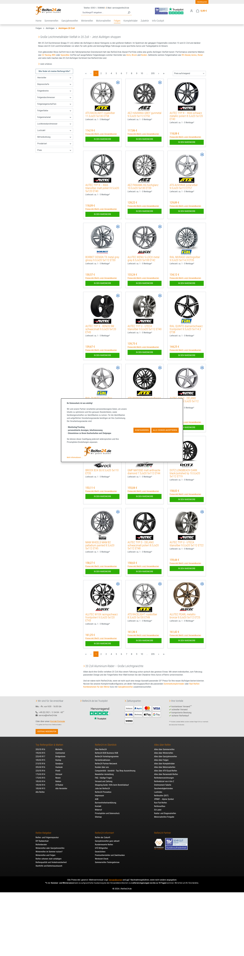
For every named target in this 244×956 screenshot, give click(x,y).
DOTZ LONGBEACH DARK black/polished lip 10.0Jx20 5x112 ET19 (185, 473)
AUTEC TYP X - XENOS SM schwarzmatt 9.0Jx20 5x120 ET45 (100, 329)
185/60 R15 (40, 788)
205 (153, 73)
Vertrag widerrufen (46, 731)
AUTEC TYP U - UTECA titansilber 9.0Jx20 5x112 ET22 (187, 544)
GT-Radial (59, 785)
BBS (54, 55)
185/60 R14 (40, 785)
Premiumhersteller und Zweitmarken (110, 855)
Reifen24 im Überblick (106, 744)
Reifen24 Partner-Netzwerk (106, 763)
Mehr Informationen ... (75, 457)
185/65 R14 (40, 781)
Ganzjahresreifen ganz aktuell (107, 841)
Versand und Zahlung (103, 781)
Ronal (200, 55)
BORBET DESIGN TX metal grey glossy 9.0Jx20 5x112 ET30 (102, 259)
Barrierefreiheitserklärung (105, 802)
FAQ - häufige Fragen (103, 778)
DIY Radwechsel (42, 841)
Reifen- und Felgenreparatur (47, 837)
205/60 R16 (40, 767)
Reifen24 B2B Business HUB (106, 753)
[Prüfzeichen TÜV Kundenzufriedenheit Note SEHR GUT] (176, 843)
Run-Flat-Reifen (160, 802)
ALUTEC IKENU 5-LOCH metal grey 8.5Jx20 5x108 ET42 (143, 259)
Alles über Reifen (162, 744)
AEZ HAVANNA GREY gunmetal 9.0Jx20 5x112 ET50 (144, 114)
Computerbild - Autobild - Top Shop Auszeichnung (115, 770)
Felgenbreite (43, 91)
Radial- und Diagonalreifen (165, 813)
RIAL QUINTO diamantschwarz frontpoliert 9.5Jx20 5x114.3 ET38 (186, 329)
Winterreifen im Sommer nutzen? (49, 851)
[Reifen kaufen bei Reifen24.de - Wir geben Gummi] (48, 10)
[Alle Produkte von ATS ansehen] (102, 108)
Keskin (144, 55)
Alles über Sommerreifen (164, 749)
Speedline (65, 55)
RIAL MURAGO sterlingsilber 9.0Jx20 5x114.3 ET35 (185, 259)
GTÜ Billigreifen (101, 848)
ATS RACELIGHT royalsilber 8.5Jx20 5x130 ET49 (142, 616)
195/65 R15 (40, 753)
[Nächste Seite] (158, 73)
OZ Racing (46, 55)
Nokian (58, 781)
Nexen (58, 778)
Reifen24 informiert (104, 832)
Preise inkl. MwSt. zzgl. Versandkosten (101, 134)
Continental (60, 753)
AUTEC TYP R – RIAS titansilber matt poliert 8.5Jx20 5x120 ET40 (102, 188)
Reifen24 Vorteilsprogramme (107, 756)
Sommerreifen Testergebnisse (107, 862)
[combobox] (103, 12)
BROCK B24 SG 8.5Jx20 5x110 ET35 (102, 472)
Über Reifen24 (101, 749)
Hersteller (41, 77)
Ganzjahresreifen (125, 687)
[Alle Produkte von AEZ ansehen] (144, 108)
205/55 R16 (40, 749)
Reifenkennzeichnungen (164, 778)
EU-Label (157, 810)
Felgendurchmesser (46, 97)
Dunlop (58, 760)
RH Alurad (186, 55)
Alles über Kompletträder (164, 763)
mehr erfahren (46, 64)
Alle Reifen (40, 792)
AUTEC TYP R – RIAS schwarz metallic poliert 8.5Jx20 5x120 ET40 (186, 116)
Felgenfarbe (42, 110)
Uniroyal (58, 774)
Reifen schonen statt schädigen (49, 859)
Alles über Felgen (161, 760)
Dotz (128, 55)
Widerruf (98, 810)
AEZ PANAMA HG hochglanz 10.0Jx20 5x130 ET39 (143, 186)
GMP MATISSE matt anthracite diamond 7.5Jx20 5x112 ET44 (144, 472)
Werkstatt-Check (101, 859)
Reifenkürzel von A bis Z (164, 781)
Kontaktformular (57, 721)
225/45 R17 (40, 756)
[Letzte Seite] (163, 73)
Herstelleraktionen (102, 760)
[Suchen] (129, 12)
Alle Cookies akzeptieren (165, 430)
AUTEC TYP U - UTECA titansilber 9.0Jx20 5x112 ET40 (145, 328)
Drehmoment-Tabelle (162, 785)
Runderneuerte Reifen (104, 844)
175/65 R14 (40, 774)
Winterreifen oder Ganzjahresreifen (50, 848)
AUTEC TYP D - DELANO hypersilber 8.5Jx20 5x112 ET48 (184, 401)
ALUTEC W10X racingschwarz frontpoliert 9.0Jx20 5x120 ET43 (101, 617)
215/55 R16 (40, 763)
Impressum (99, 795)
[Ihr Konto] (191, 10)
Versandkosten (115, 880)
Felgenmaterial (44, 117)
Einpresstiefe (43, 84)
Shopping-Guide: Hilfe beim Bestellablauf (112, 785)
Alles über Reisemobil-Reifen (166, 774)
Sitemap (98, 817)
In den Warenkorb (102, 139)
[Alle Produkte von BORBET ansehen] (102, 252)
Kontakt (98, 806)
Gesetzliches (100, 851)
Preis (39, 150)
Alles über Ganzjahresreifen (165, 756)
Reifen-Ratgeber (43, 832)
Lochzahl (41, 130)
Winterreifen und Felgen (45, 855)
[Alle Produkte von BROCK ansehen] (102, 465)
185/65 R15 (40, 760)
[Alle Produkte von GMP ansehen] (144, 465)
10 (142, 73)
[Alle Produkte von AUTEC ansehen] (186, 108)
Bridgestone (60, 756)
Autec (194, 55)
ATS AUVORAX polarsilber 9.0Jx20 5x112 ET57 (184, 186)
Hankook (59, 767)
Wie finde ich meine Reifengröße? (54, 71)
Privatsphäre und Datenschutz (107, 813)
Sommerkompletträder (174, 684)
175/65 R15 (40, 778)
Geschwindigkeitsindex (163, 788)
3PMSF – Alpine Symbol (164, 799)
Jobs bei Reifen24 (102, 788)
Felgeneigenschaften (46, 104)
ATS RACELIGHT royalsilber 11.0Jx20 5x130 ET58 (100, 114)
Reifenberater (41, 844)
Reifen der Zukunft (102, 837)
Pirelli (57, 770)
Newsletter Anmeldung (104, 774)
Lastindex (158, 792)
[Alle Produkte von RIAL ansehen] (187, 252)
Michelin (58, 749)
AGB (96, 799)
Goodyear (59, 763)
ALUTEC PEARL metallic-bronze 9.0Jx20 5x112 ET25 (185, 616)
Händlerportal (202, 2)
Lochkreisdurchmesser (47, 124)
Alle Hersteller (61, 788)
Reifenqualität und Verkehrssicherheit (51, 862)
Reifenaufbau (159, 806)
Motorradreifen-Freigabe (164, 817)
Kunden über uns (102, 767)
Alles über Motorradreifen (164, 767)
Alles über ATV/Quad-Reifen (165, 770)
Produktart (42, 143)
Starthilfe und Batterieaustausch (49, 866)
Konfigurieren (142, 430)
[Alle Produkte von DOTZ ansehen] (187, 465)
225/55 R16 (40, 770)
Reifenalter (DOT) (161, 795)
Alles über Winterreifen (163, 753)
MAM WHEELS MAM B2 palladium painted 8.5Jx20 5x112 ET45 (99, 545)
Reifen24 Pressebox (103, 792)
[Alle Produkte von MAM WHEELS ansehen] (102, 537)
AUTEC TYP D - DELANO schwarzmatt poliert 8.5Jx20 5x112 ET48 (143, 545)
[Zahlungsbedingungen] (143, 714)
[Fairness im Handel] (159, 843)
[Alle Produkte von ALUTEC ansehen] (144, 252)
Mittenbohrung (43, 137)
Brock (134, 55)
